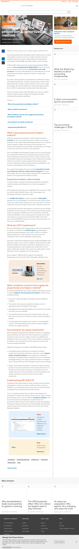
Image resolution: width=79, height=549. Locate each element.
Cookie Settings (59, 542)
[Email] (3, 62)
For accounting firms (9, 523)
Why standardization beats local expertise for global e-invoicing (12, 503)
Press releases (25, 531)
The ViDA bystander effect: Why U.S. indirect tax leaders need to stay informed (39, 505)
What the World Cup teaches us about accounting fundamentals (64, 73)
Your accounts (44, 528)
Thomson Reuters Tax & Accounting (12, 39)
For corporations (7, 525)
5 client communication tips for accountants (65, 100)
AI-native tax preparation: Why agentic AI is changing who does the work (65, 505)
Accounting (11, 459)
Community (25, 525)
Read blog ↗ (40, 451)
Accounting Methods (8, 23)
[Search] (68, 12)
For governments (8, 528)
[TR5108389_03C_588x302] (65, 23)
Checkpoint (44, 459)
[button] (12, 519)
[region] (39, 542)
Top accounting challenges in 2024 (63, 126)
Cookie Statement (7, 547)
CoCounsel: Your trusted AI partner (64, 32)
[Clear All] (65, 12)
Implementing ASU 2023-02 (17, 127)
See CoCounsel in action (63, 41)
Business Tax (35, 459)
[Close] (76, 541)
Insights (24, 523)
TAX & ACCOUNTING (27, 5)
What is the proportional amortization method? (22, 104)
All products (7, 534)
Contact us (43, 525)
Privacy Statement (16, 547)
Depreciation (11, 462)
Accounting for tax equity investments (20, 122)
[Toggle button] (77, 6)
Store (60, 523)
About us (43, 523)
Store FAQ (61, 525)
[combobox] (39, 12)
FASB (19, 462)
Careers (43, 531)
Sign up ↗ (40, 279)
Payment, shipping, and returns (66, 528)
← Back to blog (11, 468)
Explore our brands (8, 531)
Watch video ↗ (41, 434)
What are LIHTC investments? (17, 109)
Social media (25, 528)
